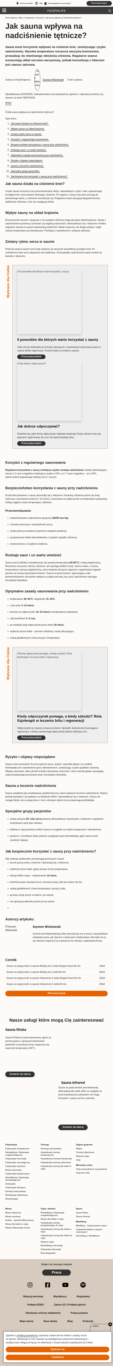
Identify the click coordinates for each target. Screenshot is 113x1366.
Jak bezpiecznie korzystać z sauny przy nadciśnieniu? (39, 176)
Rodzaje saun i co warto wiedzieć (28, 150)
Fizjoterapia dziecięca (15, 1187)
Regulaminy (83, 1296)
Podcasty (88, 1321)
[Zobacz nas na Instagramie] (30, 1284)
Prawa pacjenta (79, 1313)
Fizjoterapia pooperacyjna (17, 1173)
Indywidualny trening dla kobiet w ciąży (56, 1167)
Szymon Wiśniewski (47, 926)
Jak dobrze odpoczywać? (38, 426)
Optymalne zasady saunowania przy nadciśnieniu (37, 155)
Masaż (8, 1208)
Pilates (79, 1148)
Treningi (45, 1144)
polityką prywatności (27, 1335)
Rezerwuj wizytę (56, 993)
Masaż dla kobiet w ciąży (16, 1224)
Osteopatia (10, 1184)
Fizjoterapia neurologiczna (17, 1162)
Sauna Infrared (73, 1083)
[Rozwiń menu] (3, 10)
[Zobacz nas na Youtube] (65, 1284)
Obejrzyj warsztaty (33, 1296)
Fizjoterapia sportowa (15, 1166)
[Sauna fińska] (83, 1052)
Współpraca (60, 1296)
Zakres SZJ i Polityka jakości (70, 1304)
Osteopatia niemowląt (51, 1249)
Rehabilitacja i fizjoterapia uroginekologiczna (17, 1153)
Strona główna (11, 18)
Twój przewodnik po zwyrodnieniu (91, 1169)
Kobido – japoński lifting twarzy (19, 1220)
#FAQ (8, 103)
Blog (21, 18)
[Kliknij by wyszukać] (109, 10)
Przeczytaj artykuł (31, 356)
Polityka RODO (35, 1304)
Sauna (79, 1208)
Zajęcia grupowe (84, 1144)
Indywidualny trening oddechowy (56, 1162)
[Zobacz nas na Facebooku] (47, 1284)
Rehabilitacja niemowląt (52, 1245)
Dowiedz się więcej (20, 1074)
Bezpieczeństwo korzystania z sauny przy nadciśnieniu (39, 144)
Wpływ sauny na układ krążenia (27, 128)
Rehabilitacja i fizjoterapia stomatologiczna (17, 1178)
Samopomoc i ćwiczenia (34, 18)
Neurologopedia (48, 1253)
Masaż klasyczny (13, 1212)
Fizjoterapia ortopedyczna (17, 1148)
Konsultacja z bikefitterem (88, 1236)
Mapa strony (27, 1321)
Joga (78, 1160)
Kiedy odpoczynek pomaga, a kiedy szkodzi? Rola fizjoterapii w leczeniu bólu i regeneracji (59, 718)
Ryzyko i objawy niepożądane (26, 160)
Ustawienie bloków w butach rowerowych (89, 1230)
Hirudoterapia (11, 1199)
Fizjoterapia (11, 1144)
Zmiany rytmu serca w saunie (26, 134)
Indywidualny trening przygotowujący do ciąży (52, 1224)
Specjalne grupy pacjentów (25, 171)
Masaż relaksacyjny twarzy (17, 1227)
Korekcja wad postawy (15, 1191)
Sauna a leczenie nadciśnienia (27, 166)
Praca (56, 1272)
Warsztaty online (84, 1165)
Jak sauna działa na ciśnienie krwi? (29, 123)
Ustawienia (57, 1357)
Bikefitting (81, 1221)
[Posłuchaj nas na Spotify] (83, 1284)
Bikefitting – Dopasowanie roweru (91, 1225)
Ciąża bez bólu (83, 1173)
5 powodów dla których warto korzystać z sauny (57, 340)
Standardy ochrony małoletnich (43, 1313)
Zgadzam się (57, 1349)
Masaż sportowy (12, 1216)
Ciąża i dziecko (48, 1208)
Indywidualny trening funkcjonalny (56, 1158)
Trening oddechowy (85, 1152)
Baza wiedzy (50, 1321)
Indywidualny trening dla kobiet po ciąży (56, 1236)
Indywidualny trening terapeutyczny (50, 1153)
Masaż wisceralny (13, 1170)
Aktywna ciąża (82, 1156)
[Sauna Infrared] (30, 1105)
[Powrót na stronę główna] (56, 10)
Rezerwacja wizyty (99, 3)
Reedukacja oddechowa (16, 1195)
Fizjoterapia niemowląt (15, 1158)
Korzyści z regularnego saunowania (29, 139)
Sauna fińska (15, 1030)
